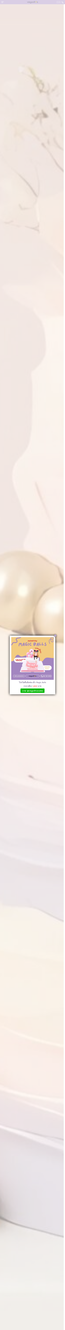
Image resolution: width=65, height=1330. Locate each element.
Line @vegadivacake (32, 690)
